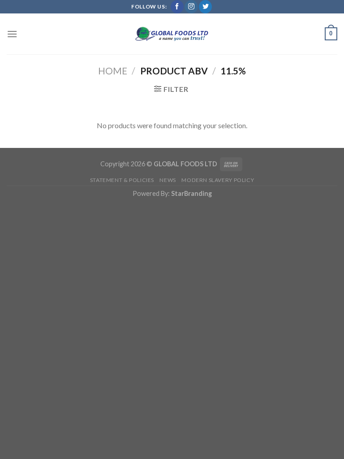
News (167, 180)
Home (112, 70)
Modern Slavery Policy (217, 180)
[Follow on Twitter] (205, 6)
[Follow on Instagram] (191, 6)
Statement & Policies (122, 180)
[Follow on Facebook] (177, 6)
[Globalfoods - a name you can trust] (172, 34)
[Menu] (12, 34)
